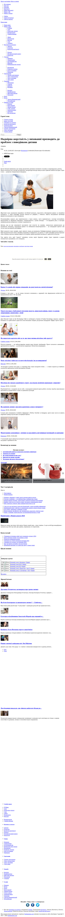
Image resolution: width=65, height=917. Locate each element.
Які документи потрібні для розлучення (15, 543)
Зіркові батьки (11, 107)
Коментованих (8, 494)
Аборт (9, 37)
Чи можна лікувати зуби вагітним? (13, 459)
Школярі (9, 63)
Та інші (6, 882)
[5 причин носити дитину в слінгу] (48, 471)
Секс (8, 41)
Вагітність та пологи (10, 44)
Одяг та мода (11, 108)
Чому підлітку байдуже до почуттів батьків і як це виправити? (24, 360)
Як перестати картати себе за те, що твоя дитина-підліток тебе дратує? (27, 338)
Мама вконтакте (8, 10)
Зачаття (9, 46)
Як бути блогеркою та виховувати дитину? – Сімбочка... (21, 602)
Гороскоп (10, 111)
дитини (30, 909)
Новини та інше (8, 102)
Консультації (11, 105)
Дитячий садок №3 (15, 566)
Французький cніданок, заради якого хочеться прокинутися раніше (23, 500)
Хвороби (6, 81)
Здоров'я (9, 43)
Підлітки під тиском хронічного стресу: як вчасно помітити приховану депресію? (30, 383)
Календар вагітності (13, 49)
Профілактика (11, 92)
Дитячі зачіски (8, 131)
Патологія (10, 95)
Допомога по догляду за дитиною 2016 (15, 542)
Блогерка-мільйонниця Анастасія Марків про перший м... (22, 616)
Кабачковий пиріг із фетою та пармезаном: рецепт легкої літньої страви (24, 508)
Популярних (7, 493)
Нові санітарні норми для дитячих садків (16, 537)
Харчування (7, 73)
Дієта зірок (10, 79)
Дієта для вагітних (12, 76)
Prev (5, 649)
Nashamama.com (29, 914)
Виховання (10, 67)
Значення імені (11, 110)
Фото (5, 96)
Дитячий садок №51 (16, 564)
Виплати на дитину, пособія (11, 457)
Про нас (6, 5)
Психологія (10, 38)
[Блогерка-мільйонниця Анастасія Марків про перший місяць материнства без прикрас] (4, 613)
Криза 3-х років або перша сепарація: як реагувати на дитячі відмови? (27, 287)
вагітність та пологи (15, 909)
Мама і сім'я (7, 26)
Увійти (6, 16)
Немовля (10, 58)
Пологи (9, 52)
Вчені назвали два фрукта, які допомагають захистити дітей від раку (24, 511)
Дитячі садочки (8, 119)
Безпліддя (10, 55)
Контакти (7, 9)
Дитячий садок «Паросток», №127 (20, 568)
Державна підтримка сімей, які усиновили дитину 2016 (20, 536)
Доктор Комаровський (13, 99)
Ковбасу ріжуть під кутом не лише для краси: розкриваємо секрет (23, 502)
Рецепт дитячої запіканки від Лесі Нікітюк (16, 643)
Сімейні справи (5, 316)
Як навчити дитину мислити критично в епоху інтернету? (22, 407)
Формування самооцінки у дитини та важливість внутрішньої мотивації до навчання (32, 433)
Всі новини (7, 4)
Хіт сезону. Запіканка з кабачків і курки (15, 509)
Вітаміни (10, 87)
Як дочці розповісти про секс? (12, 455)
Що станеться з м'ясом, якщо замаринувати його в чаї (19, 503)
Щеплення (10, 82)
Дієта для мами (11, 78)
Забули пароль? (8, 19)
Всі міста (3, 574)
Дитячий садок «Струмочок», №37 (20, 570)
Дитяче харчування (13, 75)
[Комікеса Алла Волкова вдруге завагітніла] (4, 626)
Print (5, 163)
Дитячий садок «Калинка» (17, 562)
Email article (7, 161)
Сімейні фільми (11, 34)
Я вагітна (10, 47)
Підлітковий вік (12, 61)
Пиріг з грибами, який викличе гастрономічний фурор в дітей (22, 512)
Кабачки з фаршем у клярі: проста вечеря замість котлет (20, 497)
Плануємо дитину (12, 31)
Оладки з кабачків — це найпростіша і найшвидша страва (20, 499)
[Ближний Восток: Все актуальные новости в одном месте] (16, 471)
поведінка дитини (28, 246)
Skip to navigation (5, 1)
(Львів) (28, 562)
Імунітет (9, 90)
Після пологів (8, 911)
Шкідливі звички (12, 93)
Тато (8, 29)
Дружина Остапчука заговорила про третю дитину (19, 589)
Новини (9, 104)
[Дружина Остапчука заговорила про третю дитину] (4, 586)
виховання (16, 246)
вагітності (43, 909)
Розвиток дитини (12, 69)
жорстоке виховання (8, 246)
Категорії (4, 462)
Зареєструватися (9, 17)
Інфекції (9, 85)
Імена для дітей (8, 121)
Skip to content (15, 1)
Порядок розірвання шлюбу (12, 539)
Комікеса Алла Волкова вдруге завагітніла (16, 629)
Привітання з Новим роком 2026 (13, 516)
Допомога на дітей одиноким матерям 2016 (16, 540)
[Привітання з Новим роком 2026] (4, 522)
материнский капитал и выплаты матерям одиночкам (19, 451)
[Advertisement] (13, 680)
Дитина (6, 57)
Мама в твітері (8, 13)
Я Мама (9, 28)
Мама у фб (7, 12)
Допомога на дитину (10, 122)
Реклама (6, 7)
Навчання (10, 72)
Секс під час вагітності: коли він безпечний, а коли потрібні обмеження (24, 506)
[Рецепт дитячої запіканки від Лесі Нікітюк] (4, 640)
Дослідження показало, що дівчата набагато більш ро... (21, 708)
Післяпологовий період (14, 54)
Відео (5, 98)
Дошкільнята (11, 60)
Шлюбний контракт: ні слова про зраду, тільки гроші (19, 545)
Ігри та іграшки (11, 70)
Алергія (9, 84)
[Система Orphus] (32, 260)
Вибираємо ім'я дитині (14, 64)
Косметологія (11, 32)
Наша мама (4, 22)
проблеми (21, 246)
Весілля (9, 40)
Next (5, 651)
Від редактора (11, 113)
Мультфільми (11, 101)
